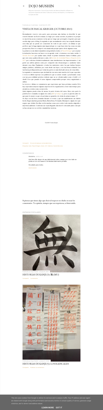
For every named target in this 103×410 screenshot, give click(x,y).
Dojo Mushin (41, 6)
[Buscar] (79, 6)
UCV (46, 146)
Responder (33, 168)
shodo (42, 146)
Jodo (30, 146)
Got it (59, 407)
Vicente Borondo (28, 55)
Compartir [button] (26, 143)
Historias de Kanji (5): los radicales (46, 363)
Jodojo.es (59, 94)
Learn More (48, 407)
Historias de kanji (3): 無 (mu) (41, 274)
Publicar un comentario (37, 367)
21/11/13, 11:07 (39, 156)
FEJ (53, 94)
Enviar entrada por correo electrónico (41, 143)
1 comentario (34, 278)
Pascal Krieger (67, 51)
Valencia (50, 146)
